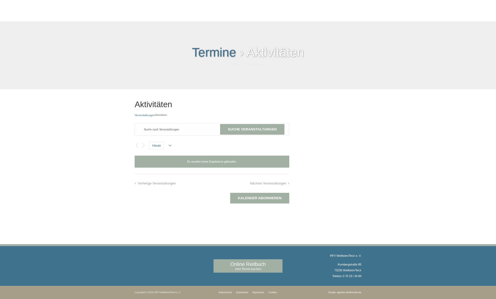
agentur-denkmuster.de (349, 292)
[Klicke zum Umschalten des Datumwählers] (170, 145)
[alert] (212, 162)
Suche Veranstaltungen (252, 129)
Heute (156, 145)
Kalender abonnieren (260, 198)
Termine (214, 52)
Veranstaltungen (145, 115)
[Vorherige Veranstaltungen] (137, 145)
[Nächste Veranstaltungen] (143, 145)
